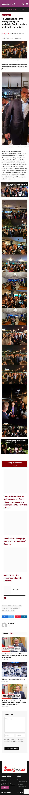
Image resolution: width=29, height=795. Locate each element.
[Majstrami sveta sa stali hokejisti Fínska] (14, 645)
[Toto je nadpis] (6, 786)
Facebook (10, 787)
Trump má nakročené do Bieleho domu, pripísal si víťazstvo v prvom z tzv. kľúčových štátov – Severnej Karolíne (15, 494)
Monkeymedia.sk (17, 793)
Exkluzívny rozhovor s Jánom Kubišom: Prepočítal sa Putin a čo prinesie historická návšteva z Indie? (14, 631)
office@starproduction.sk (10, 760)
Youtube (22, 787)
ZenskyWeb (13, 33)
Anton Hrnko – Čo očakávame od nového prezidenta (12, 554)
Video (14, 581)
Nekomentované (7, 38)
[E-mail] (5, 574)
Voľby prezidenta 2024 (8, 586)
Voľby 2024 (5, 584)
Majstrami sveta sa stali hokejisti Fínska (13, 655)
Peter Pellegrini (6, 581)
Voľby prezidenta (14, 584)
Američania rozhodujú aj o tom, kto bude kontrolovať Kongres (14, 525)
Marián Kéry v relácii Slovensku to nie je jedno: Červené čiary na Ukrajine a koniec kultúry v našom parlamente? (14, 678)
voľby (19, 581)
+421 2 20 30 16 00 (7, 759)
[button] (23, 4)
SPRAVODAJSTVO (6, 15)
